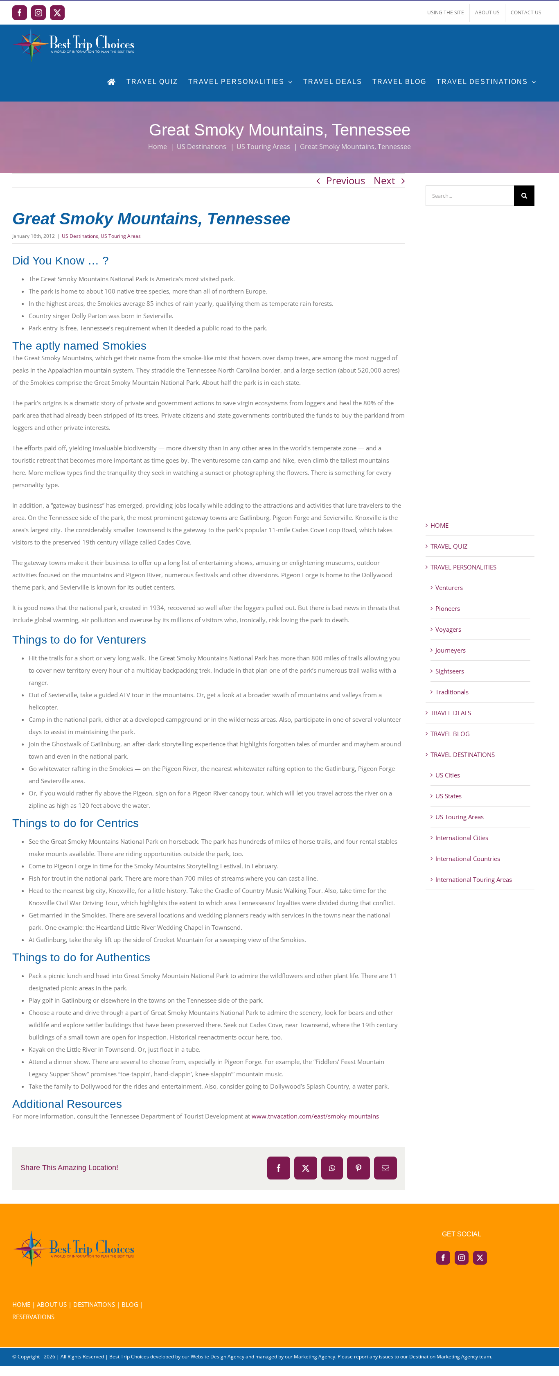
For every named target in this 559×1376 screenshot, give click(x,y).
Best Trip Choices (129, 1356)
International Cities (461, 838)
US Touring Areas (121, 236)
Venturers (449, 587)
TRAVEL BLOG (450, 734)
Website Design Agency (217, 1356)
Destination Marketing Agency (443, 1356)
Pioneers (447, 608)
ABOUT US (52, 1304)
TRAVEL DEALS (451, 713)
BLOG (130, 1304)
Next (384, 180)
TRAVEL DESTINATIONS (463, 754)
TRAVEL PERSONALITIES (463, 567)
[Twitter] (480, 1258)
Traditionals (452, 692)
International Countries (467, 858)
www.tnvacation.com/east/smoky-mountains (315, 1116)
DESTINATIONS (94, 1304)
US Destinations (80, 236)
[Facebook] (443, 1258)
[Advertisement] (480, 378)
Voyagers (448, 629)
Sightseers (449, 671)
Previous (345, 180)
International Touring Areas (473, 879)
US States (448, 796)
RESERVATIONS (33, 1317)
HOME (440, 525)
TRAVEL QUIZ (449, 546)
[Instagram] (462, 1258)
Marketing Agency (314, 1356)
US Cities (447, 775)
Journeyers (450, 650)
